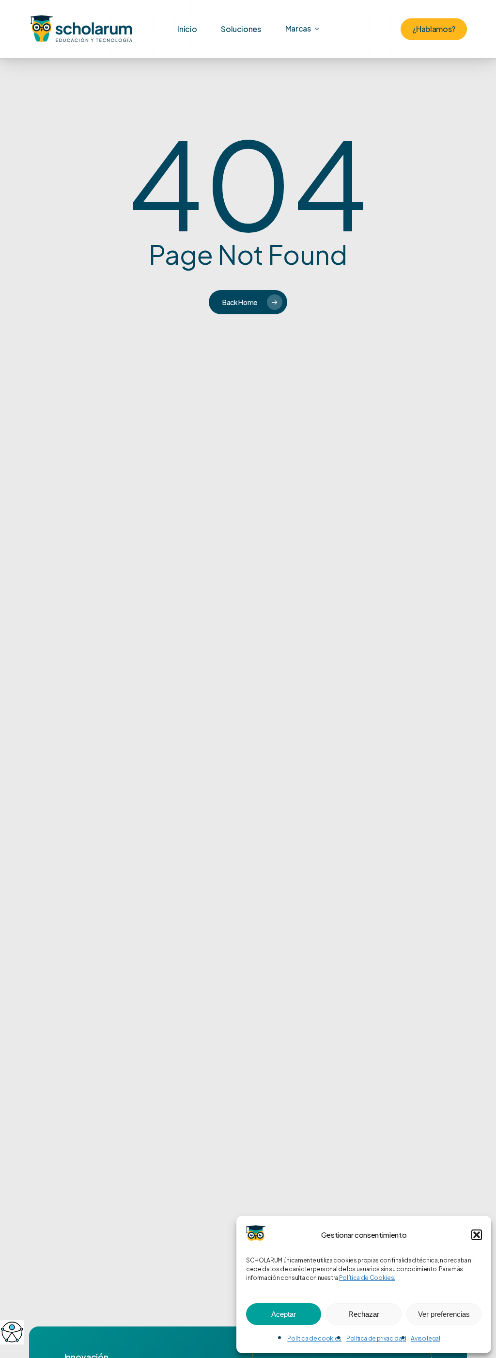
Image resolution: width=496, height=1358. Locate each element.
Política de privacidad (376, 1338)
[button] (476, 1235)
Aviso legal (425, 1338)
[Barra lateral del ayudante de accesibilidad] (11, 1331)
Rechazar (363, 1314)
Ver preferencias (444, 1314)
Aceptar (283, 1314)
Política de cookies (314, 1338)
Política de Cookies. (367, 1277)
